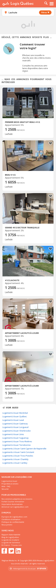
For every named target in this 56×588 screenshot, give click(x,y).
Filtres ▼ (45, 12)
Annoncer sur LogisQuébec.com (15, 507)
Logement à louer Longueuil (15, 427)
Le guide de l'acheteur (11, 542)
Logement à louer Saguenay (15, 437)
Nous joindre (7, 524)
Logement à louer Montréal (15, 412)
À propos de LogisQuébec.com (14, 517)
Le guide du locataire (10, 540)
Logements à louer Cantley (14, 462)
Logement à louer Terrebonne (16, 445)
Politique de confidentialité (13, 522)
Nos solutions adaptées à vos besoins (17, 499)
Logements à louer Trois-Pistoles (17, 455)
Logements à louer (9, 481)
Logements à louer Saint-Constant (18, 452)
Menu (51, 3)
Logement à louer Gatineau (15, 423)
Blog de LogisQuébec (10, 537)
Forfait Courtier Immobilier (13, 501)
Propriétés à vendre (10, 484)
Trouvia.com (16, 545)
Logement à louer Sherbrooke (16, 430)
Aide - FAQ (6, 486)
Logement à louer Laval (13, 420)
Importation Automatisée (12, 504)
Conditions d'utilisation (11, 519)
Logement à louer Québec (14, 416)
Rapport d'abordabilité (11, 534)
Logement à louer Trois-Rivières (17, 441)
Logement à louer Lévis (13, 434)
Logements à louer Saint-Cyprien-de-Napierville (24, 448)
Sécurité (5, 489)
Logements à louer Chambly (15, 459)
